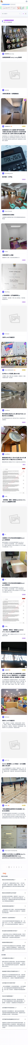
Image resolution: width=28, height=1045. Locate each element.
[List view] (26, 14)
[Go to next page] (21, 867)
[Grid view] (23, 14)
